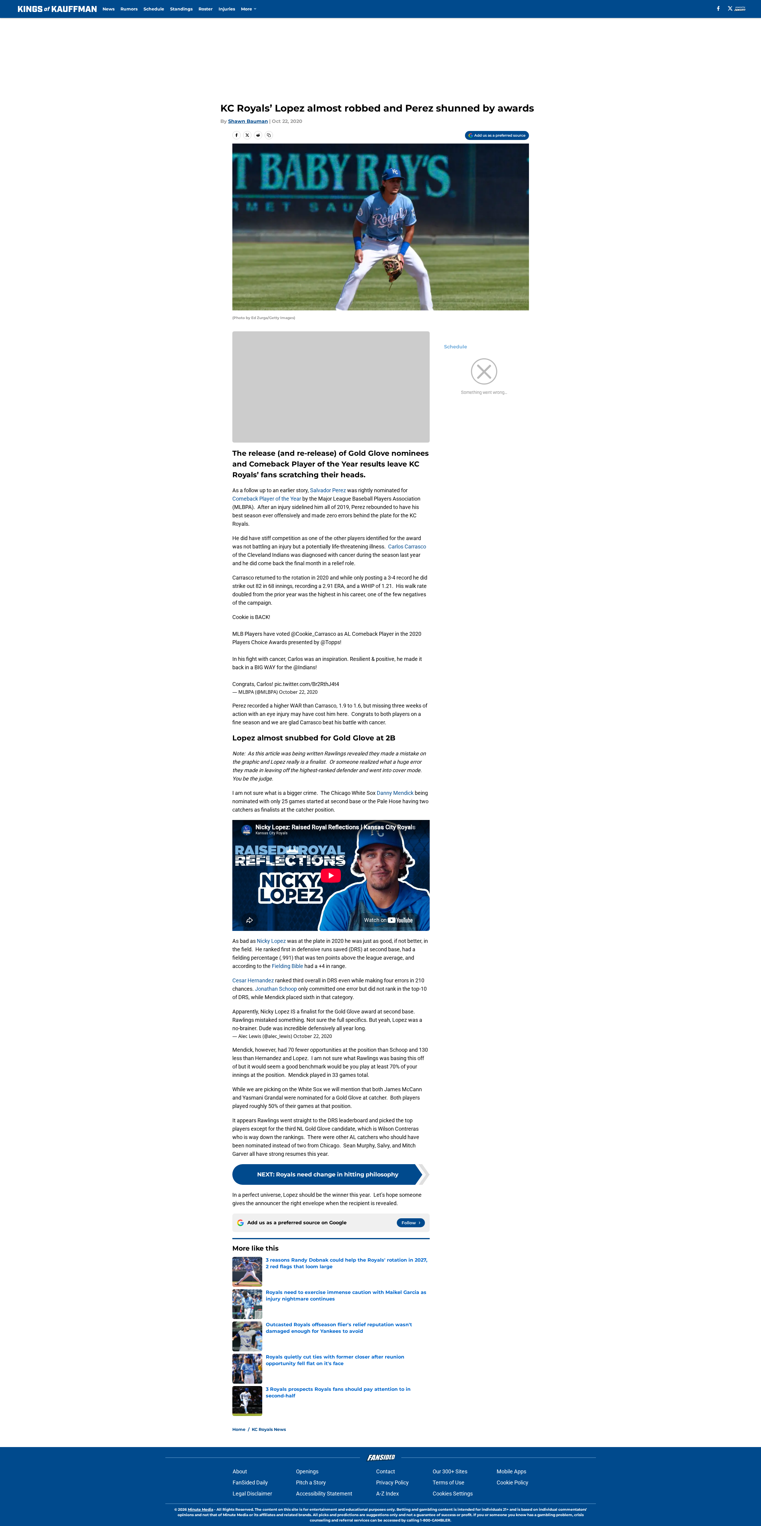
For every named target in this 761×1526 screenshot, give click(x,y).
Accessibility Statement (324, 1493)
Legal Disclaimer (252, 1493)
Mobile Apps (511, 1471)
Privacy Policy (392, 1482)
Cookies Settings (453, 1493)
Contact (385, 1471)
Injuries (227, 9)
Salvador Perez (328, 490)
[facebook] (718, 8)
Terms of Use (448, 1482)
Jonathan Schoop (276, 989)
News (109, 9)
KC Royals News (269, 1429)
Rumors (129, 9)
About (240, 1471)
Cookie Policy (512, 1482)
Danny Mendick (395, 793)
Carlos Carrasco (407, 546)
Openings (307, 1471)
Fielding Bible (287, 966)
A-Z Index (387, 1493)
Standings (181, 9)
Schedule (154, 9)
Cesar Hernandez (253, 980)
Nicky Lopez (271, 941)
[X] (730, 8)
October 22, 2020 (298, 692)
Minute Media (200, 1509)
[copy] (269, 135)
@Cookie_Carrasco (313, 634)
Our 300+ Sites (450, 1471)
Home (238, 1429)
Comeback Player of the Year (266, 499)
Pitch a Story (311, 1482)
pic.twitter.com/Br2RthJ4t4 (306, 684)
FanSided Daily (250, 1482)
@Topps (330, 642)
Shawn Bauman (248, 121)
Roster (206, 9)
